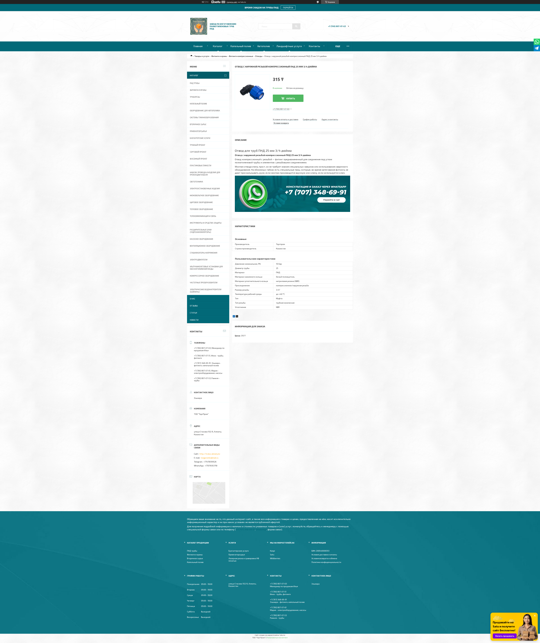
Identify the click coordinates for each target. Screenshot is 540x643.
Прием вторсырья (198, 131)
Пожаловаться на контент (277, 638)
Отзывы (194, 305)
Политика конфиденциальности (326, 562)
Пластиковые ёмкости (200, 165)
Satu (272, 554)
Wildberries (275, 558)
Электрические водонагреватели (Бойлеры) (205, 290)
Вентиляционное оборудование (205, 246)
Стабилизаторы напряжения (203, 253)
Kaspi (272, 551)
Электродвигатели (198, 260)
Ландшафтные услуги (289, 46)
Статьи (193, 313)
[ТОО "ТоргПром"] (198, 34)
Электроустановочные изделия (205, 188)
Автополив (263, 46)
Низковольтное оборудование (204, 195)
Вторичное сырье (198, 124)
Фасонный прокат (198, 159)
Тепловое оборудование (201, 209)
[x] (237, 316)
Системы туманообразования (204, 117)
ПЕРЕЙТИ (288, 7)
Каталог (217, 46)
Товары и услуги (201, 56)
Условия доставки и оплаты (324, 554)
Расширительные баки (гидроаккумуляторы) (201, 231)
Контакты (314, 46)
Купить (290, 98)
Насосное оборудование (201, 239)
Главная (197, 46)
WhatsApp (261, 529)
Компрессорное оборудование (204, 276)
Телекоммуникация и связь (203, 216)
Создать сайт (232, 2)
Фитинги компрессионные (241, 56)
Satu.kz (282, 635)
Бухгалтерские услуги (200, 138)
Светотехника (196, 182)
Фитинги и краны (219, 56)
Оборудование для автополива (205, 110)
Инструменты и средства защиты (205, 223)
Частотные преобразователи (203, 282)
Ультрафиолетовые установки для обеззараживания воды (206, 267)
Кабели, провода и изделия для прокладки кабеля (205, 173)
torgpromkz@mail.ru (209, 458)
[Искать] (296, 26)
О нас (192, 298)
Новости (194, 320)
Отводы (258, 56)
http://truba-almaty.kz (210, 454)
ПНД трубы (195, 83)
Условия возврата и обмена (324, 558)
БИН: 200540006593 (320, 551)
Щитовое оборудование (201, 202)
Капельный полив (240, 46)
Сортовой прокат (198, 152)
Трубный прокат (197, 145)
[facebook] (234, 316)
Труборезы (195, 97)
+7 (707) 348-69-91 (245, 529)
